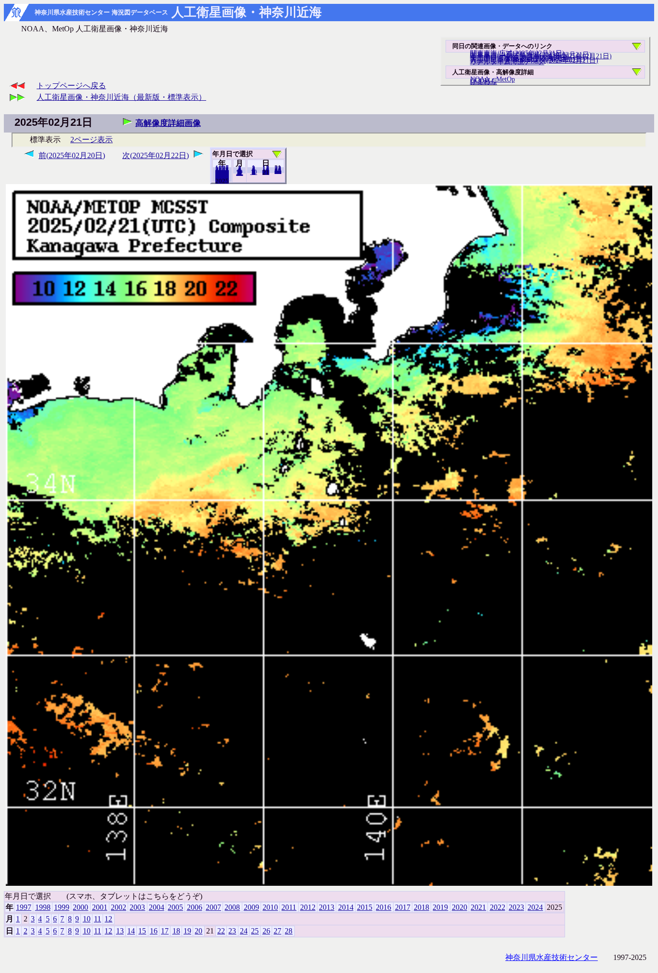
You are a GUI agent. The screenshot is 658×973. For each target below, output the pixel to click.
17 (165, 931)
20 (266, 172)
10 (253, 172)
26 (266, 931)
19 (187, 931)
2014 (346, 907)
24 (244, 931)
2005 (175, 907)
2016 (383, 907)
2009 (251, 907)
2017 (402, 907)
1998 (43, 907)
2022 (497, 907)
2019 (440, 907)
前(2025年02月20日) (72, 155)
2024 (222, 180)
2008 (232, 907)
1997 (23, 907)
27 (277, 931)
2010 (270, 907)
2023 (516, 907)
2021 (478, 907)
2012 (308, 907)
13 (120, 931)
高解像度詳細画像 (168, 123)
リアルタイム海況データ (507, 62)
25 (255, 931)
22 (221, 931)
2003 (137, 907)
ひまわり (483, 81)
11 (97, 919)
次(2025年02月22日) (155, 155)
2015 (364, 907)
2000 (80, 907)
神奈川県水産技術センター (551, 957)
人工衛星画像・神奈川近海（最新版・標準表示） (121, 97)
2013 (326, 907)
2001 (99, 907)
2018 (421, 907)
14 (131, 931)
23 (232, 931)
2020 (459, 907)
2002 (118, 907)
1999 (61, 907)
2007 (213, 907)
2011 (288, 907)
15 (142, 931)
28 (278, 171)
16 (154, 931)
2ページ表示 (91, 139)
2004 (156, 907)
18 (176, 931)
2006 (194, 907)
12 (239, 173)
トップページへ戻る (71, 85)
